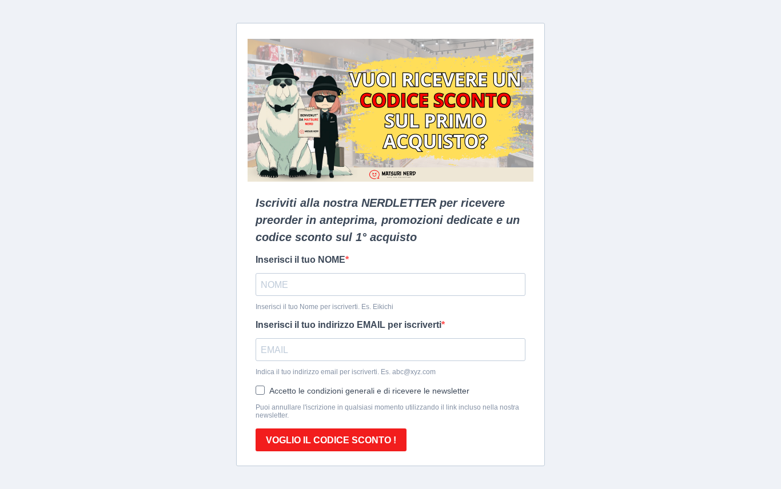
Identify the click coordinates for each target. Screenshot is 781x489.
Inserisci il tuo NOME (300, 259)
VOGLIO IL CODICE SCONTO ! (331, 440)
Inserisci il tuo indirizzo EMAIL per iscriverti (348, 325)
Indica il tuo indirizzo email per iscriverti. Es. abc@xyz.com (346, 372)
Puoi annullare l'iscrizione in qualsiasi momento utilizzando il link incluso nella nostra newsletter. (387, 411)
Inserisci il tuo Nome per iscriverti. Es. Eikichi (324, 307)
